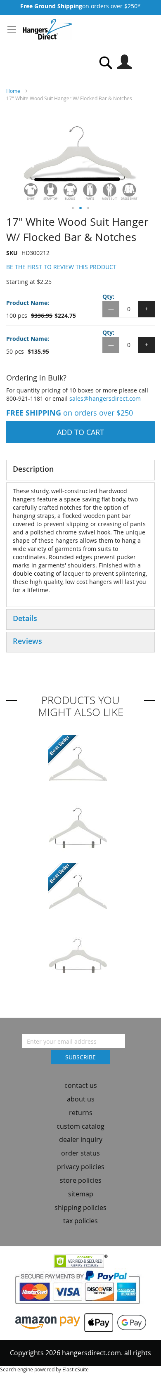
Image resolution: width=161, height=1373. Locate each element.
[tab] (80, 470)
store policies (81, 1180)
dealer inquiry (80, 1139)
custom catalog (80, 1126)
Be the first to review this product (61, 267)
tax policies (80, 1220)
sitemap (80, 1193)
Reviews (27, 641)
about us (81, 1099)
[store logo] (47, 29)
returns (80, 1112)
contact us (80, 1085)
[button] (73, 208)
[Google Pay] (129, 1322)
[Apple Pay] (96, 1322)
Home (13, 90)
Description (33, 469)
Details (25, 618)
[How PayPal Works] (81, 1290)
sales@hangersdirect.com (105, 398)
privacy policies (80, 1166)
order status (80, 1153)
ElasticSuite (75, 1369)
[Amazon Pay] (47, 1322)
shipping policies (80, 1207)
